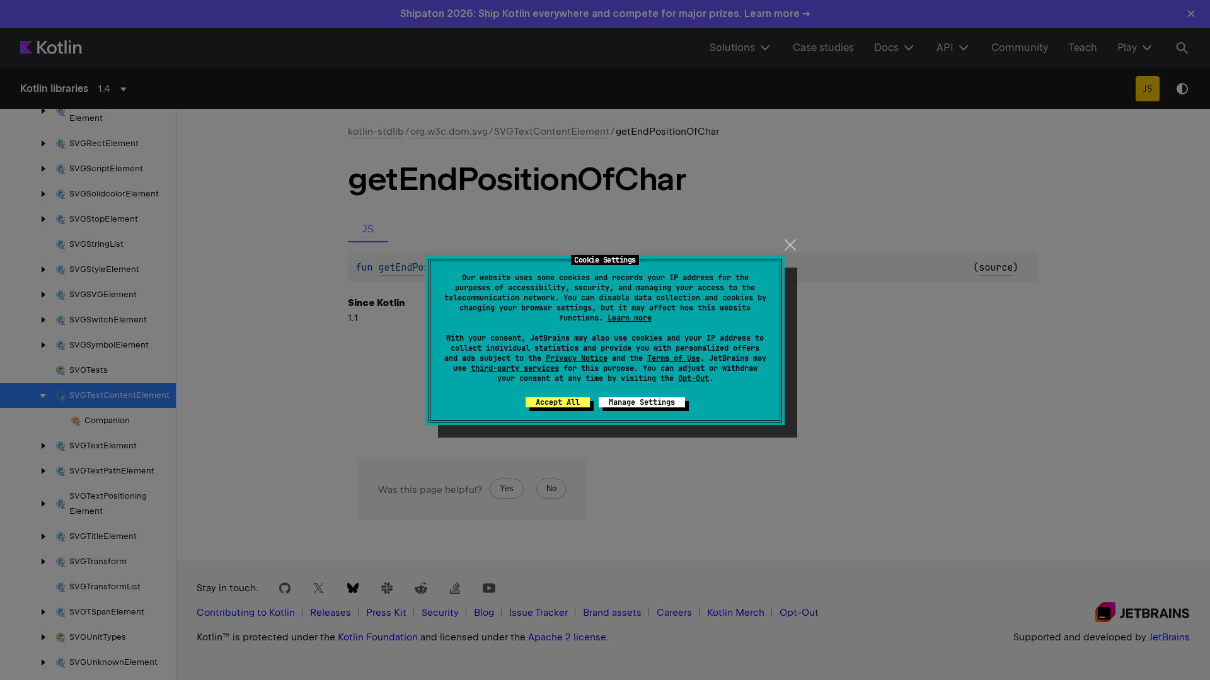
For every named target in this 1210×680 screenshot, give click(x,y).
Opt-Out (693, 378)
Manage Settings (642, 402)
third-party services (515, 368)
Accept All (558, 402)
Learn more (630, 318)
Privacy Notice (577, 358)
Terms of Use (673, 358)
